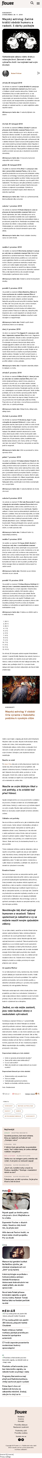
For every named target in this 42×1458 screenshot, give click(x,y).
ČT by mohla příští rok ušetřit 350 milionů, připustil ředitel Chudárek (15, 1323)
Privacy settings (5, 1457)
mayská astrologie (25, 1106)
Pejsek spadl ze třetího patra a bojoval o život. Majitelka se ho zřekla (15, 1215)
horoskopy (30, 1116)
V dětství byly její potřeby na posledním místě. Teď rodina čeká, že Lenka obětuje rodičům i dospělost (20, 1149)
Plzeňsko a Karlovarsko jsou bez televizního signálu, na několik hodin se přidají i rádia (15, 1369)
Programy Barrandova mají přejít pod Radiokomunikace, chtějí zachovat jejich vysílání (15, 1379)
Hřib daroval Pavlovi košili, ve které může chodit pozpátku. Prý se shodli (15, 1235)
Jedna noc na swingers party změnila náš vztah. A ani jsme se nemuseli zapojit (20, 1159)
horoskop (9, 1106)
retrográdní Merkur (13, 1116)
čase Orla (8, 764)
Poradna (8, 1144)
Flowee (9, 3)
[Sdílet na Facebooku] (36, 1094)
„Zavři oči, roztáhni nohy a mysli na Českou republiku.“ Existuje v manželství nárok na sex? (20, 1170)
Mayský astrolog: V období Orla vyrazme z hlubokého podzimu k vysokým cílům (20, 715)
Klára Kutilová (23, 1156)
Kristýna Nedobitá (20, 1133)
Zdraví (7, 1133)
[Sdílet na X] (39, 1094)
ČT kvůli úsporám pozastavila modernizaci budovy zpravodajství (15, 1345)
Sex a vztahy (9, 1156)
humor (18, 1111)
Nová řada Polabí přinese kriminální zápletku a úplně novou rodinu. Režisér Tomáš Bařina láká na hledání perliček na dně (16, 1297)
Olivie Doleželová (21, 1165)
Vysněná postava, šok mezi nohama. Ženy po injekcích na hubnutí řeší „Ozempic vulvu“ (18, 1138)
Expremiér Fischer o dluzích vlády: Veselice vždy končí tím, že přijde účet (14, 1225)
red (14, 1144)
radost (8, 1111)
